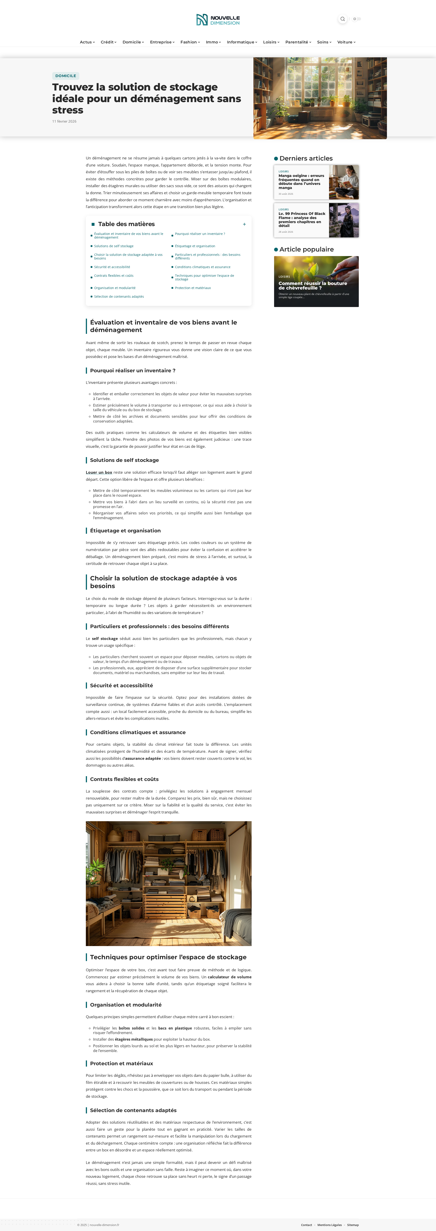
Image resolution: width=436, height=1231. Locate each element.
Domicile (65, 76)
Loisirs (284, 171)
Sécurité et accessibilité (112, 267)
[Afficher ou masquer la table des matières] (200, 224)
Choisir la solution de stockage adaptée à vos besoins (128, 256)
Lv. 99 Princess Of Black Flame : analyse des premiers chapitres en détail (302, 219)
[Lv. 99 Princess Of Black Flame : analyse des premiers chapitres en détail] (344, 220)
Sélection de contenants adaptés (119, 296)
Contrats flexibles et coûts (114, 275)
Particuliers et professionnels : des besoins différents (207, 256)
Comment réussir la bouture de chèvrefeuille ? (313, 286)
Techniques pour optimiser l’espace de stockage (204, 277)
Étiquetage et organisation (195, 246)
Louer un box (99, 472)
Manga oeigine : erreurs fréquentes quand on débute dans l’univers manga (301, 182)
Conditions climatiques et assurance (202, 267)
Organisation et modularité (115, 288)
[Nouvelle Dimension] (218, 19)
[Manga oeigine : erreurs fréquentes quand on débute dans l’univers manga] (344, 182)
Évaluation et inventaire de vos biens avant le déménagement (128, 235)
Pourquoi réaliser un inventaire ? (200, 234)
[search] (342, 18)
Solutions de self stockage (114, 246)
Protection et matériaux (193, 288)
